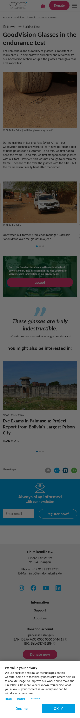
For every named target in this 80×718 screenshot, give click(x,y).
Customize (35, 698)
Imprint (21, 698)
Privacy (8, 698)
